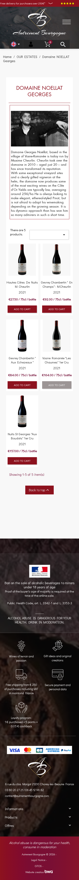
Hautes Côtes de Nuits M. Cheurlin (22, 284)
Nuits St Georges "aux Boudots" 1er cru (22, 436)
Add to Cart (22, 309)
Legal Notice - (39, 860)
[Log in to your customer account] (30, 44)
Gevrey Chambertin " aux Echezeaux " (22, 360)
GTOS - (39, 866)
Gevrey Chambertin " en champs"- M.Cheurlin (56, 284)
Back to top (39, 490)
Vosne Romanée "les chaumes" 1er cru (56, 360)
